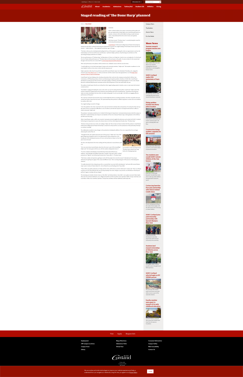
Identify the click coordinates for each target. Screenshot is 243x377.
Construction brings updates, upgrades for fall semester (153, 131)
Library (83, 349)
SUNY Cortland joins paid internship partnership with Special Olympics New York (153, 219)
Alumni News (150, 32)
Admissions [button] (117, 6)
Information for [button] (136, 2)
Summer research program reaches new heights (153, 48)
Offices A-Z (90, 1)
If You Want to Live (92, 72)
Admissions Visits (121, 344)
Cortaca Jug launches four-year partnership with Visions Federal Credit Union (153, 188)
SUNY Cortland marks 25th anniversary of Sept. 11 (153, 78)
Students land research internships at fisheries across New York (153, 249)
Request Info (130, 334)
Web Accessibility (153, 346)
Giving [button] (158, 6)
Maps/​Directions (121, 341)
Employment (85, 341)
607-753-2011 (122, 365)
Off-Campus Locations (88, 344)
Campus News (150, 24)
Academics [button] (106, 6)
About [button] (97, 6)
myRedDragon (84, 1)
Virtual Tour (119, 346)
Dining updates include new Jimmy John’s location (152, 104)
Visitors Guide (97, 1)
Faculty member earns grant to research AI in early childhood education (153, 303)
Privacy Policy (133, 372)
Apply (119, 334)
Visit (111, 334)
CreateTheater (111, 44)
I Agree (150, 371)
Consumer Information (155, 341)
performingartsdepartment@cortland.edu (111, 60)
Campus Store (85, 346)
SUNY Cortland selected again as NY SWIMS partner (153, 275)
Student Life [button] (139, 6)
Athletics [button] (150, 6)
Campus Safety (152, 344)
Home (82, 24)
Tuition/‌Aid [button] (128, 6)
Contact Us (151, 349)
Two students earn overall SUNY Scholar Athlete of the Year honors (153, 158)
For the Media (150, 36)
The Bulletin (149, 28)
